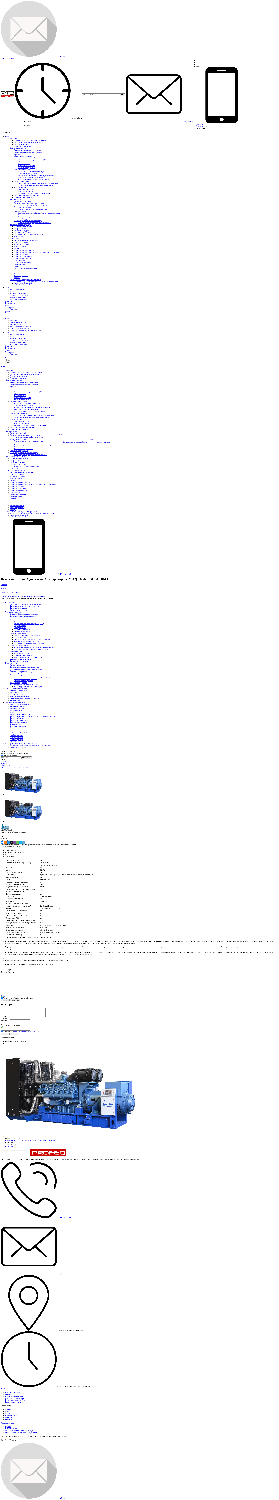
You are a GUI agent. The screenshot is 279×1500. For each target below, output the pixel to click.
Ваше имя (5, 970)
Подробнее (9, 1146)
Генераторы (14, 138)
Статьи (7, 305)
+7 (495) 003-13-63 (200, 125)
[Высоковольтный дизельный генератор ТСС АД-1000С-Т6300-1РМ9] (23, 794)
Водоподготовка (16, 199)
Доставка (8, 301)
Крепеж (4, 764)
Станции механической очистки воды (15, 767)
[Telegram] (23, 842)
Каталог (8, 136)
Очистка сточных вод (18, 148)
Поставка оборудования (18, 293)
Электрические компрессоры (20, 225)
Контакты (9, 313)
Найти (8, 362)
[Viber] (14, 842)
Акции (7, 311)
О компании (9, 307)
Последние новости (8, 1423)
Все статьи (5, 762)
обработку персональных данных (26, 1032)
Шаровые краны (7, 765)
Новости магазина (10, 755)
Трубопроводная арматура (19, 238)
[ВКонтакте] (2, 842)
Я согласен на (21, 1032)
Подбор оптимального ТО (19, 297)
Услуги (7, 287)
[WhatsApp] (17, 842)
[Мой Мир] (8, 842)
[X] (11, 842)
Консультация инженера (19, 299)
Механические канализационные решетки (21, 1433)
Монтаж (13, 291)
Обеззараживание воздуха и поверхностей (25, 280)
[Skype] (20, 842)
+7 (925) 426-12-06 (200, 126)
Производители (11, 303)
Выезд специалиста (17, 289)
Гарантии (13, 309)
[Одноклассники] (5, 842)
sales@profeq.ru (187, 122)
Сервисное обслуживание (19, 295)
